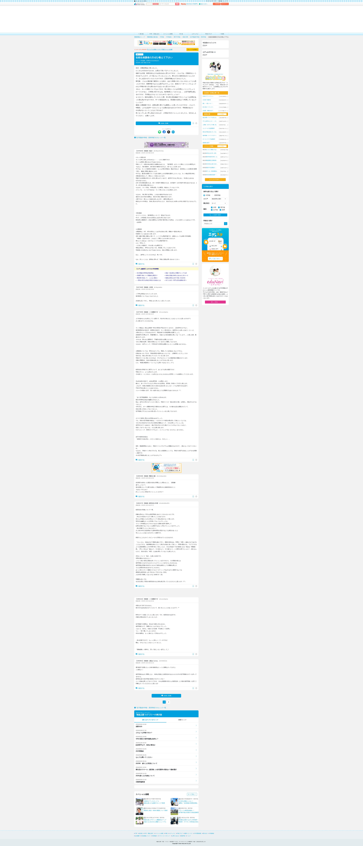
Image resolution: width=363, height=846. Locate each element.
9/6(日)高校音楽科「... (211, 174)
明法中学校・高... (223, 128)
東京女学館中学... (223, 132)
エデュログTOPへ (214, 179)
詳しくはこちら (214, 258)
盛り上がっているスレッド (150, 719)
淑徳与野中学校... (223, 142)
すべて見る (191, 794)
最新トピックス (188, 833)
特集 (166, 833)
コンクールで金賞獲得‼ (209, 128)
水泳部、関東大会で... (208, 110)
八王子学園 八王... (223, 110)
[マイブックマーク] (193, 264)
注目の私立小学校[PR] (191, 4)
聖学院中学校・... (223, 124)
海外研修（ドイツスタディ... (210, 135)
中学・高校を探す (149, 833)
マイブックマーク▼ (211, 1)
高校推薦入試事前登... (211, 160)
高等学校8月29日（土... (212, 156)
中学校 (208, 195)
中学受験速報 (197, 833)
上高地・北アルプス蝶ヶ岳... (210, 124)
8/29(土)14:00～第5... (211, 153)
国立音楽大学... (224, 174)
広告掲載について (145, 836)
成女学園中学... (224, 153)
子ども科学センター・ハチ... (210, 121)
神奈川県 (140, 715)
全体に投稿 (164, 123)
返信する (141, 264)
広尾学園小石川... (223, 139)
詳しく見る (214, 302)
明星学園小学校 (224, 149)
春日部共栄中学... (223, 100)
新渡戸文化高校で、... (211, 167)
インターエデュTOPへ (141, 1)
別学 (223, 210)
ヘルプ (189, 836)
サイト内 (149, 4)
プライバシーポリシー (164, 836)
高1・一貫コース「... (208, 103)
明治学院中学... (224, 160)
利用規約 (154, 836)
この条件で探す (216, 215)
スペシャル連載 (159, 833)
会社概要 (137, 836)
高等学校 (217, 195)
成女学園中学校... (223, 117)
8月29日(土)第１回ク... (212, 164)
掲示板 (141, 833)
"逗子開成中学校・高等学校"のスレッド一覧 (151, 137)
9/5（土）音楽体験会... (212, 171)
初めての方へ (204, 4)
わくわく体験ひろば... (211, 149)
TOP (136, 833)
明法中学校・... (224, 171)
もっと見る (221, 114)
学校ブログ (180, 833)
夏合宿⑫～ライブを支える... (210, 117)
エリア (205, 199)
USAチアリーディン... (208, 96)
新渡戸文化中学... (223, 121)
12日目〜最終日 (207, 100)
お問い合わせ (175, 836)
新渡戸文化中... (224, 167)
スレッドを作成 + (192, 49)
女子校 (215, 210)
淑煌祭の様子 (206, 142)
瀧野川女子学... (224, 156)
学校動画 (211, 833)
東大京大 (205, 833)
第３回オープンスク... (208, 107)
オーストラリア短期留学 (209, 139)
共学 (214, 207)
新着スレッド (182, 719)
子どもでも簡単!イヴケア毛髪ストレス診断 (159, 49)
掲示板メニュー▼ (223, 1)
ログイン (225, 3)
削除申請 (183, 836)
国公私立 (206, 203)
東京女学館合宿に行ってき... (210, 132)
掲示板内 (155, 4)
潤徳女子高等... (224, 164)
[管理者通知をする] (196, 123)
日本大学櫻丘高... (223, 96)
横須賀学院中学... (223, 103)
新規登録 (217, 3)
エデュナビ (172, 833)
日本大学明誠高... (223, 107)
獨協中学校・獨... (223, 135)
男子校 (222, 207)
